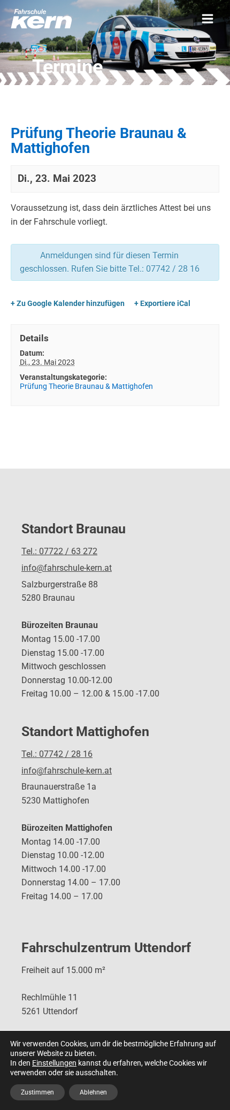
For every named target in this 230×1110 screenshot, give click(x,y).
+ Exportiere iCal (162, 303)
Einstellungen (54, 1063)
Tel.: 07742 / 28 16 (57, 754)
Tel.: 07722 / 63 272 (59, 551)
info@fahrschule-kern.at (66, 568)
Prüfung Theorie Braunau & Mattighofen (86, 386)
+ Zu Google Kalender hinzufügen (68, 303)
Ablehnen (93, 1092)
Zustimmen (37, 1092)
